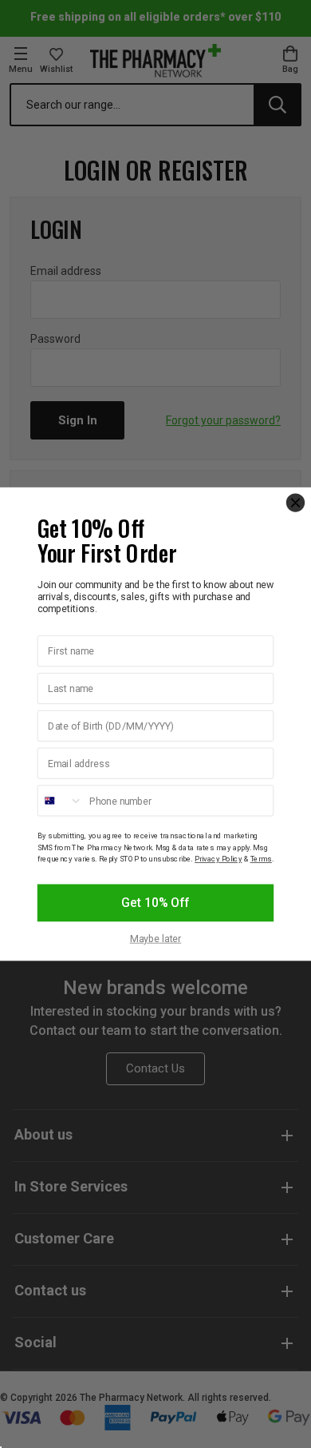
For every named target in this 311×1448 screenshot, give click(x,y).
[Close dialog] (295, 502)
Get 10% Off (155, 903)
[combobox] (60, 800)
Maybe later (156, 939)
